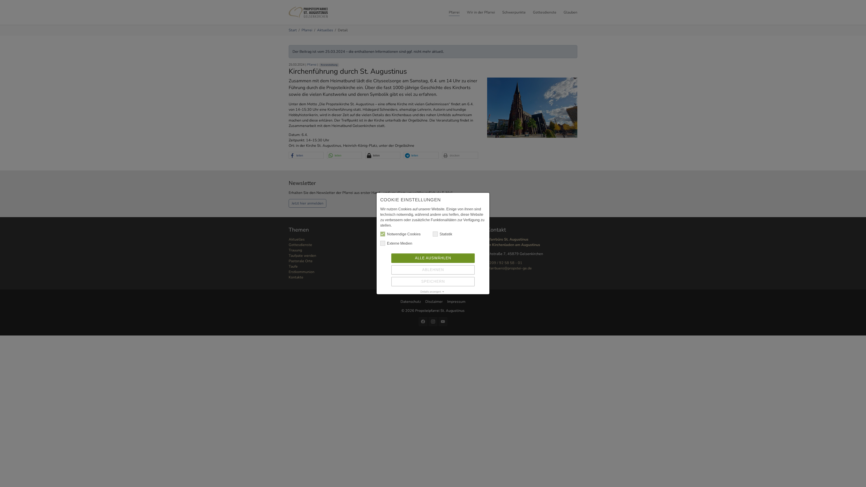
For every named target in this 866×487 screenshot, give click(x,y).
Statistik (446, 234)
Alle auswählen (433, 258)
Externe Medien (399, 243)
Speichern (433, 281)
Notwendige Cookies (404, 234)
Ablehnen (433, 270)
